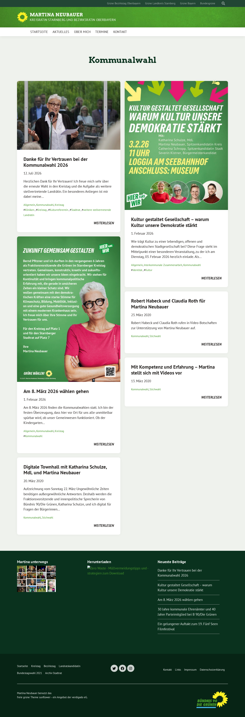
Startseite (39, 32)
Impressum (190, 669)
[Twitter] (114, 668)
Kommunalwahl (45, 205)
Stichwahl (47, 517)
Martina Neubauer (56, 14)
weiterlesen (104, 223)
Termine (102, 32)
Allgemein (29, 205)
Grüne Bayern (187, 3)
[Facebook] (122, 668)
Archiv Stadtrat (53, 673)
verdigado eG (79, 697)
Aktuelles (61, 32)
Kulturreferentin (59, 210)
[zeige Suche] (223, 3)
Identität (137, 270)
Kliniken (29, 210)
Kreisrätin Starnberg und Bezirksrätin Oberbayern (73, 20)
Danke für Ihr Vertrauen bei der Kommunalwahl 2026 (55, 162)
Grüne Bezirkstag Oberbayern (123, 3)
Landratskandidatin (69, 666)
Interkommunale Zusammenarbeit (163, 265)
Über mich (82, 32)
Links (178, 669)
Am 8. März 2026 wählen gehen (56, 391)
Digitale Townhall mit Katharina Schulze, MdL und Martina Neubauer (65, 470)
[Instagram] (130, 668)
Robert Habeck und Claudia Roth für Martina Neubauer (168, 304)
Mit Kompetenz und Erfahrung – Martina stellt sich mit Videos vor (173, 370)
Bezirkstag (50, 666)
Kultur (148, 270)
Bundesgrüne (207, 3)
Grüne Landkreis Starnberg (160, 3)
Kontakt (120, 32)
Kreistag (59, 205)
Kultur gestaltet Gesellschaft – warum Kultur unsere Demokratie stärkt (170, 222)
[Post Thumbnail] (68, 115)
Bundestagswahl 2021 (29, 673)
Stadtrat (75, 210)
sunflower (44, 697)
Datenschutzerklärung (212, 669)
